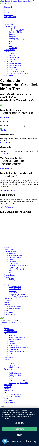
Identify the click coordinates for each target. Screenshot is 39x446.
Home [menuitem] (6, 328)
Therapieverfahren (10, 26)
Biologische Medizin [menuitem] (16, 340)
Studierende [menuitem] (8, 385)
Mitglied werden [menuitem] (14, 367)
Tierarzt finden (9, 24)
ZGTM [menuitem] (11, 363)
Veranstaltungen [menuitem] (9, 357)
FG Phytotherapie (15, 63)
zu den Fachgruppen (7, 207)
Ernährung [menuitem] (12, 343)
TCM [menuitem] (10, 353)
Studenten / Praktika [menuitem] (15, 394)
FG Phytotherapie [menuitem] (15, 373)
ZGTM (11, 54)
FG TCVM (12, 67)
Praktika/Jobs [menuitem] (8, 392)
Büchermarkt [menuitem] (8, 400)
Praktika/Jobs (8, 13)
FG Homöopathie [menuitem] (15, 375)
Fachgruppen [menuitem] (8, 370)
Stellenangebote (14, 308)
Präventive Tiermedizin (16, 44)
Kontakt (7, 310)
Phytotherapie (13, 42)
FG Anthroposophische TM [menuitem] (18, 383)
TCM (10, 46)
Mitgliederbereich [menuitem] (10, 402)
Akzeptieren (19, 429)
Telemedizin (13, 48)
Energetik (12, 34)
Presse (6, 11)
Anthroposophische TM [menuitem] (17, 338)
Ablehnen (19, 423)
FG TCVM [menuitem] (12, 377)
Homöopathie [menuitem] (13, 345)
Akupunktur (13, 28)
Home (6, 247)
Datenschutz (12, 322)
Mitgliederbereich (10, 314)
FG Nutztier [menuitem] (13, 379)
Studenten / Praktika (15, 306)
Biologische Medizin (16, 32)
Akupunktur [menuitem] (13, 336)
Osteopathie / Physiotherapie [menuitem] (18, 347)
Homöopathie (13, 38)
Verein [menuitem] (6, 360)
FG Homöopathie (15, 65)
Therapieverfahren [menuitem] (10, 333)
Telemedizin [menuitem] (13, 355)
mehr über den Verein (7, 190)
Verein (6, 52)
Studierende (8, 7)
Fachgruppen (8, 61)
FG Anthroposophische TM (18, 73)
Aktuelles (7, 9)
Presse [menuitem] (6, 389)
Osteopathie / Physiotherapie (18, 40)
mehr (19, 435)
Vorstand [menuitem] (12, 365)
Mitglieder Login (10, 17)
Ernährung (12, 36)
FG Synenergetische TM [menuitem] (17, 381)
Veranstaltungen (9, 50)
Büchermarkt (8, 15)
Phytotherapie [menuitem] (13, 349)
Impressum (3, 322)
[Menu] (1, 324)
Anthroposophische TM (17, 30)
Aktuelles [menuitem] (7, 387)
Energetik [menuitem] (12, 341)
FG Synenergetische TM (17, 71)
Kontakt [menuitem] (7, 398)
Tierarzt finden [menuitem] (9, 330)
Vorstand (12, 56)
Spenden (12, 59)
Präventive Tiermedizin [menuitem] (16, 351)
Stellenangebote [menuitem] (14, 396)
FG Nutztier (13, 69)
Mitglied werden (14, 57)
